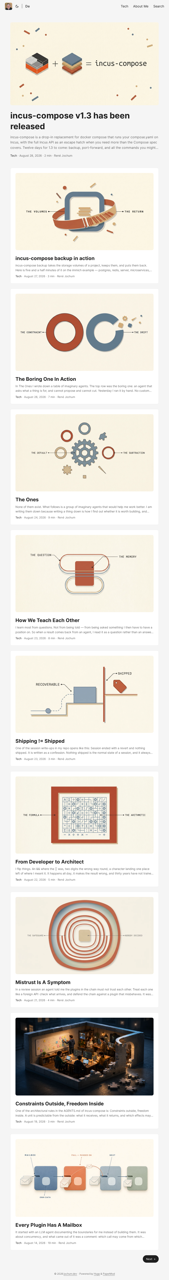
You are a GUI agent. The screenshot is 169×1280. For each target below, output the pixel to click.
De (27, 6)
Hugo (97, 1273)
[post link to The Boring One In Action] (84, 346)
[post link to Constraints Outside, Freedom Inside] (84, 1071)
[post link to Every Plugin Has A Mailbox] (84, 1192)
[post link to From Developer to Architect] (84, 829)
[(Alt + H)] (8, 6)
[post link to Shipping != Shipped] (84, 708)
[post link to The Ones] (84, 467)
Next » (150, 1259)
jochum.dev (70, 1273)
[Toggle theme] (17, 6)
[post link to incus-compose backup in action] (84, 225)
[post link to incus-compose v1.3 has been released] (84, 90)
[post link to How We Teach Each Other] (84, 587)
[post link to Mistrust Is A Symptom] (84, 949)
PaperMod (109, 1273)
